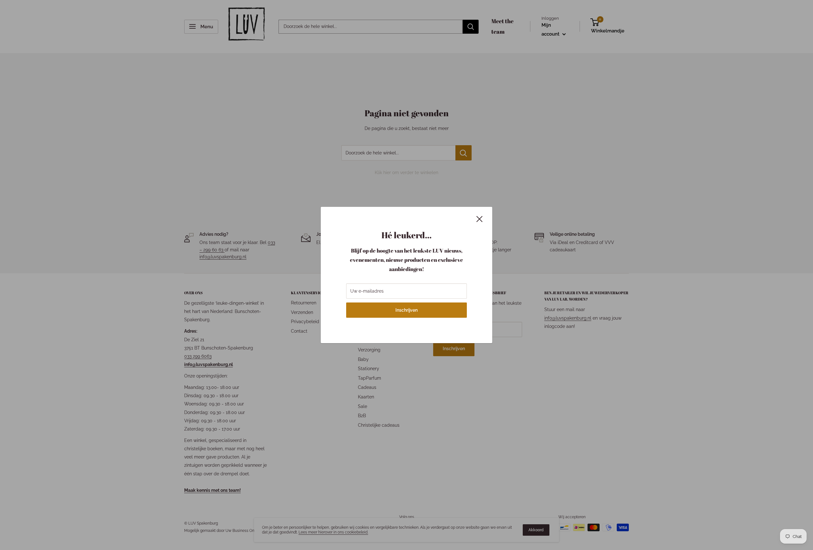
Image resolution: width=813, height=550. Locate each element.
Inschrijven (406, 310)
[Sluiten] (479, 218)
